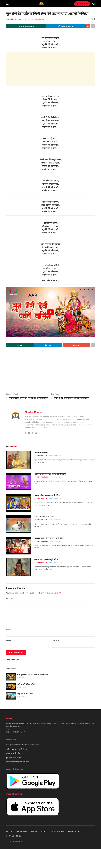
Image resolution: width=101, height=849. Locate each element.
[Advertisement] (50, 69)
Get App (83, 4)
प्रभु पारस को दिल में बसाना (25, 693)
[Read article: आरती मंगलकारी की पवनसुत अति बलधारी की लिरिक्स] (18, 481)
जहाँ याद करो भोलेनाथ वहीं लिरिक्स (27, 684)
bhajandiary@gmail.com (15, 732)
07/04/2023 (54, 498)
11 (61, 562)
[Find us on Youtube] (17, 835)
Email (9, 640)
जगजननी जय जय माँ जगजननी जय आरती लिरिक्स (49, 538)
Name (9, 629)
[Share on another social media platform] (93, 26)
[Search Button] (93, 3)
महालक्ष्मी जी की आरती (40, 452)
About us (9, 831)
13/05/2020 (54, 477)
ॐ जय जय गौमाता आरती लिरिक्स (44, 516)
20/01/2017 (54, 455)
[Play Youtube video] (50, 312)
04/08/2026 (54, 562)
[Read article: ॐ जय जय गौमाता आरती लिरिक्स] (18, 524)
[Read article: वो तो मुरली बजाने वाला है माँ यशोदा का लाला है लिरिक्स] (11, 676)
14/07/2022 (54, 541)
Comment (11, 598)
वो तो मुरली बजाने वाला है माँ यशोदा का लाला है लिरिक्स (33, 674)
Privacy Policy (22, 831)
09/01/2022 (54, 520)
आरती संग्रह (40, 19)
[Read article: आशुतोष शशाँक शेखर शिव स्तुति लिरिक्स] (18, 567)
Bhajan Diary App (57, 831)
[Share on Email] (88, 26)
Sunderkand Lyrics (74, 831)
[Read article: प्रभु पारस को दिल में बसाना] (11, 696)
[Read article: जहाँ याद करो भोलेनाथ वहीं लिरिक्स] (11, 686)
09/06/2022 (29, 19)
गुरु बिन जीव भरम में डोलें (13, 757)
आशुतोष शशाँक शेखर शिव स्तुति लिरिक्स (46, 559)
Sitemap (44, 831)
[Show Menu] (7, 3)
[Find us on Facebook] (6, 835)
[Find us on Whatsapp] (20, 835)
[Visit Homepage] (41, 4)
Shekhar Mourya (14, 19)
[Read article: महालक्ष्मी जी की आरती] (18, 460)
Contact (34, 831)
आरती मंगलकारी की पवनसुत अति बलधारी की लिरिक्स (50, 474)
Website (55, 640)
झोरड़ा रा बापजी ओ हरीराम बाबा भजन (17, 761)
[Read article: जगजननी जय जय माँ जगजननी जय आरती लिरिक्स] (18, 545)
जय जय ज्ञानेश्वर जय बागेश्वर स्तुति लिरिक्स (47, 495)
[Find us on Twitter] (13, 835)
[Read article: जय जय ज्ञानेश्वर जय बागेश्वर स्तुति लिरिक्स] (18, 503)
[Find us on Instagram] (10, 835)
